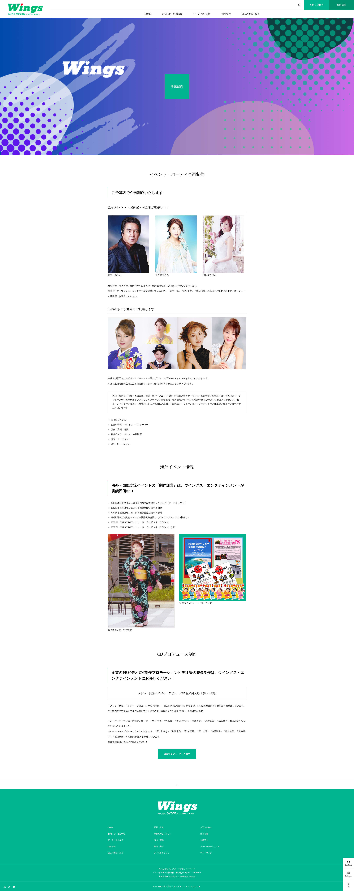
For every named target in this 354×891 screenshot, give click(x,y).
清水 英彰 (159, 840)
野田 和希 (159, 846)
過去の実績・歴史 (251, 14)
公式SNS (204, 840)
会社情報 (226, 14)
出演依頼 (341, 5)
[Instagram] (4, 886)
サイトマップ (206, 853)
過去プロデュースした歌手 (177, 754)
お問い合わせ (316, 5)
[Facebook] (14, 886)
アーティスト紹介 (202, 14)
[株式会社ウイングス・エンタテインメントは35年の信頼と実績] (25, 9)
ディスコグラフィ (161, 853)
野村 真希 (159, 827)
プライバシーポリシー (209, 846)
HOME (148, 14)
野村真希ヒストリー (162, 834)
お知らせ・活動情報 (172, 14)
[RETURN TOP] (177, 784)
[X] (9, 886)
